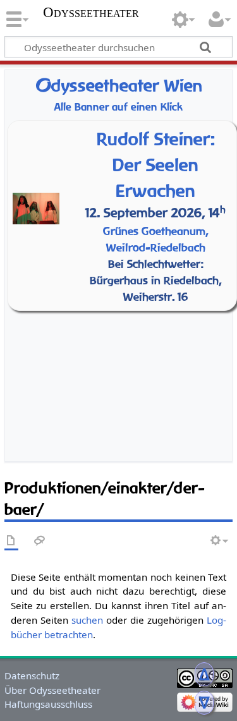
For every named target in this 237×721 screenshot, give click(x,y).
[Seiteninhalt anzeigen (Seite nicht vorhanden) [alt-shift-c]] (11, 541)
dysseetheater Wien (119, 85)
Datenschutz (31, 675)
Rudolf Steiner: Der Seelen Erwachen (156, 164)
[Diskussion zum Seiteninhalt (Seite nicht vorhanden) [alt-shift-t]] (40, 541)
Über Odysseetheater (52, 690)
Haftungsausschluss (48, 704)
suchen (87, 620)
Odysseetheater (91, 12)
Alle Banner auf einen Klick (118, 107)
